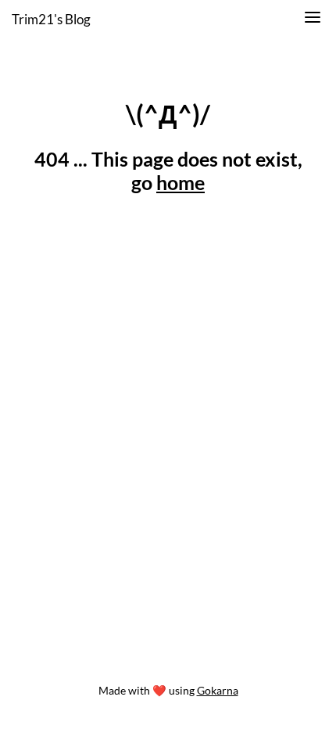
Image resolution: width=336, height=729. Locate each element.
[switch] (312, 19)
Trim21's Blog (51, 19)
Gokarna (217, 690)
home (180, 182)
